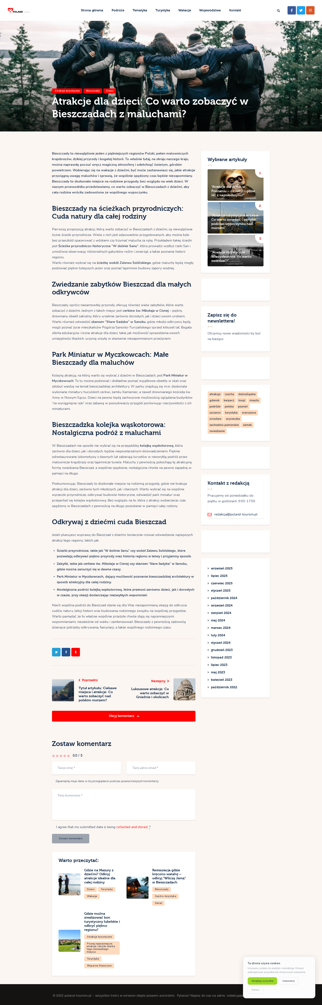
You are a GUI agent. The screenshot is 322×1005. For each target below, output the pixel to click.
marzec (221, 628)
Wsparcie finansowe (99, 965)
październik (224, 598)
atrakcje (214, 394)
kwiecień (221, 680)
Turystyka (107, 889)
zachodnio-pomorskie (224, 425)
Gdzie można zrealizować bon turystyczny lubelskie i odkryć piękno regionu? (102, 922)
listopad (221, 657)
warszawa (249, 413)
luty (218, 635)
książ (242, 400)
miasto (254, 400)
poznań (243, 406)
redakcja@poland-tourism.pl (236, 514)
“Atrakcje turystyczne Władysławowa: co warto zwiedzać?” (231, 256)
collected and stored (132, 827)
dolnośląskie (247, 394)
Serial (158, 903)
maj (218, 620)
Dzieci (109, 91)
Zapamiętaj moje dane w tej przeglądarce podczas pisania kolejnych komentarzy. (107, 781)
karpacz (229, 400)
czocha (229, 394)
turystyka (231, 413)
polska (229, 406)
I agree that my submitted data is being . (103, 827)
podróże (214, 406)
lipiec (219, 576)
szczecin (215, 413)
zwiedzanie (217, 431)
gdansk (214, 400)
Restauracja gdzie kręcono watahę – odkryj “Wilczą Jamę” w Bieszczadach (169, 876)
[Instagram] (310, 10)
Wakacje (92, 896)
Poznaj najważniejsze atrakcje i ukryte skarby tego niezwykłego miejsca (101, 948)
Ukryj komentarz (122, 716)
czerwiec (222, 583)
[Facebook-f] (292, 10)
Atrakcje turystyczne (67, 91)
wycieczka (233, 419)
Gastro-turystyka (165, 896)
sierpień (221, 613)
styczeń (221, 590)
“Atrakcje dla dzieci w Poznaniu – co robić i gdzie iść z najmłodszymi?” (233, 191)
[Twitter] (301, 10)
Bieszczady (93, 91)
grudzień (222, 650)
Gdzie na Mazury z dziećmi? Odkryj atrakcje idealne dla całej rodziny (99, 876)
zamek (247, 425)
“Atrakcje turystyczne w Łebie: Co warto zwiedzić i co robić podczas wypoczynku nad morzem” (235, 222)
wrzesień (222, 568)
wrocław (215, 419)
